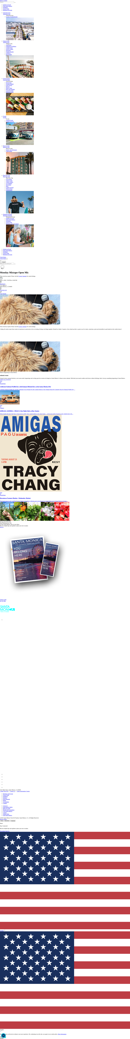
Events (4, 116)
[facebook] (4, 619)
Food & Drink (6, 78)
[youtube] (4, 779)
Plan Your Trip (6, 175)
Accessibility (6, 802)
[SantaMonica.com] (7, 616)
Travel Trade (6, 8)
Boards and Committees (8, 810)
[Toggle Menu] (0, 260)
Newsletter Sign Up (4, 831)
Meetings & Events (7, 10)
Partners (5, 798)
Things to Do (6, 41)
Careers (5, 812)
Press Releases (6, 799)
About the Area (6, 12)
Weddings (5, 7)
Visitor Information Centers (23, 791)
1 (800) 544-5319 (4, 791)
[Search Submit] (14, 2)
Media (4, 800)
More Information (62, 1034)
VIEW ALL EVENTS (5, 379)
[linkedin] (4, 782)
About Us (5, 806)
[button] (65, 981)
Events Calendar (22, 276)
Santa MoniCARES (7, 807)
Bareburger (2, 284)
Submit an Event (7, 4)
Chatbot (5, 803)
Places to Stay (6, 146)
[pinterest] (4, 784)
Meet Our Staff (6, 808)
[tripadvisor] (4, 787)
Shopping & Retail (7, 214)
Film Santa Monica (7, 6)
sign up (1, 527)
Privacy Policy (3, 819)
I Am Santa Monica (7, 811)
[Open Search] (7, 258)
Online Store (6, 814)
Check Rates (9, 151)
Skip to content (3, 0)
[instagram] (4, 776)
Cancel (3, 262)
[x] (66, 774)
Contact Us (12, 791)
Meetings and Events (8, 793)
